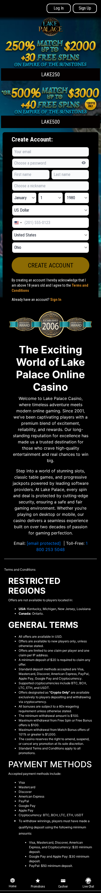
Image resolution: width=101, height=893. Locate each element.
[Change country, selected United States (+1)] (17, 223)
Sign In (55, 299)
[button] (50, 60)
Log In (59, 8)
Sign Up (85, 8)
